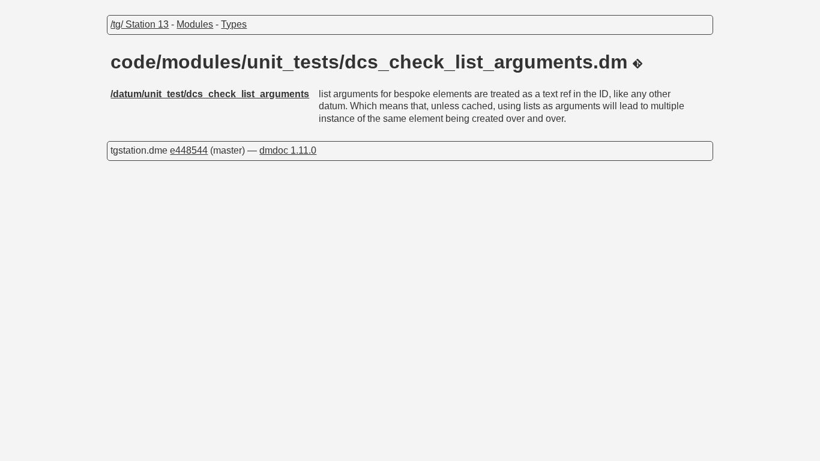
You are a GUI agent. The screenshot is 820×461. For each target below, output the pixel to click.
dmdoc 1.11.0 (287, 150)
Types (234, 24)
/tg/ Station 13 (139, 24)
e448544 (189, 150)
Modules (194, 24)
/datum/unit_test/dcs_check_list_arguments (209, 94)
